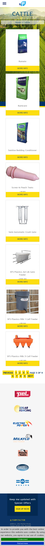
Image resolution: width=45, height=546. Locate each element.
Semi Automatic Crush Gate (22, 232)
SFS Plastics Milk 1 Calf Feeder (22, 319)
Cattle (27, 22)
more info (22, 68)
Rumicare (22, 105)
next (30, 376)
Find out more (22, 543)
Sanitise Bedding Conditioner (22, 150)
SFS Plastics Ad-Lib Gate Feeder (22, 273)
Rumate (22, 61)
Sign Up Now (22, 508)
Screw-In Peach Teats (22, 187)
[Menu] (4, 3)
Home (18, 22)
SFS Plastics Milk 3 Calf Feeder (22, 356)
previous (8, 372)
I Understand (22, 539)
